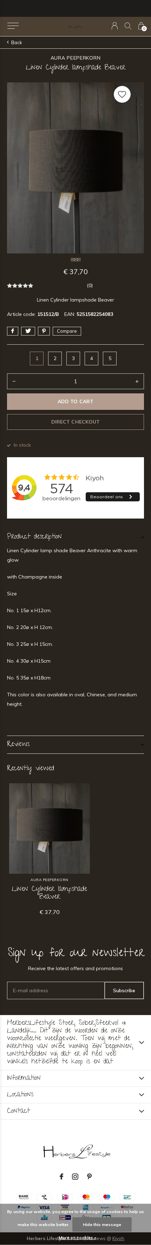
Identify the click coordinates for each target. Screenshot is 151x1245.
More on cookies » (77, 1237)
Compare (67, 331)
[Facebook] (61, 1176)
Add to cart (75, 401)
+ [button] (137, 381)
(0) (90, 285)
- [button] (14, 381)
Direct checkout (75, 422)
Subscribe (124, 990)
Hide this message (102, 1224)
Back (16, 42)
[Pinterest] (89, 1176)
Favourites (122, 94)
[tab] (75, 537)
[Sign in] (115, 25)
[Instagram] (75, 1176)
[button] (12, 26)
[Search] (128, 25)
